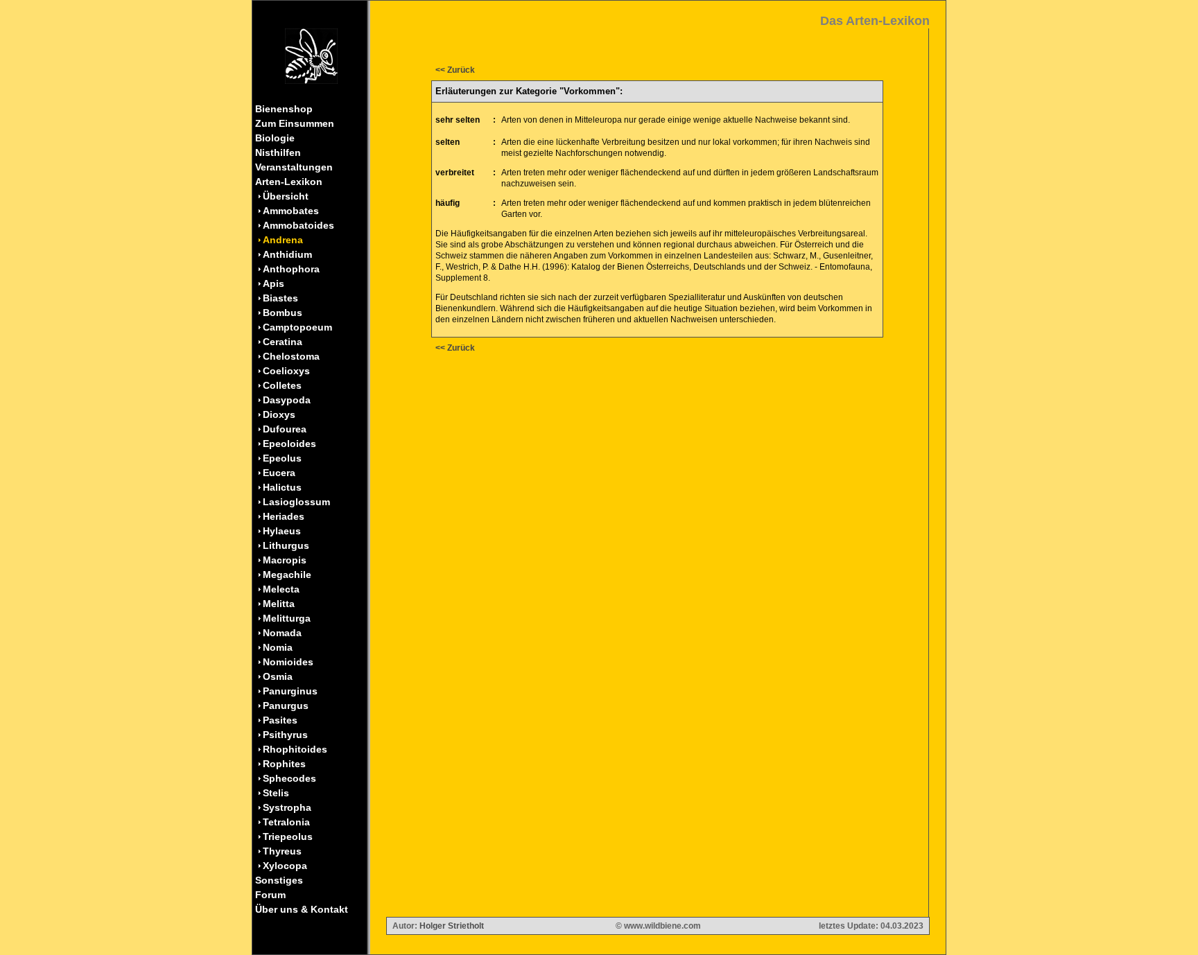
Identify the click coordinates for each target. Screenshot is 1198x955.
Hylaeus (282, 530)
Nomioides (288, 661)
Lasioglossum (296, 501)
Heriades (283, 516)
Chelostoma (291, 356)
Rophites (284, 763)
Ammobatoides (298, 225)
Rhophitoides (295, 749)
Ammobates (291, 210)
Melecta (281, 589)
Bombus (282, 312)
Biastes (280, 298)
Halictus (282, 487)
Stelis (276, 792)
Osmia (278, 676)
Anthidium (287, 254)
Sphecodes (289, 778)
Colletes (282, 385)
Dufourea (284, 429)
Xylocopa (285, 865)
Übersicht (286, 196)
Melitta (279, 603)
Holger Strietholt (451, 926)
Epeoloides (289, 443)
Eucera (279, 472)
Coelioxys (286, 370)
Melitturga (287, 618)
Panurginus (290, 690)
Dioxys (279, 414)
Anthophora (291, 268)
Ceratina (282, 341)
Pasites (280, 720)
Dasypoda (287, 399)
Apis (273, 283)
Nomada (282, 632)
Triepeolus (288, 836)
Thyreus (282, 851)
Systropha (287, 807)
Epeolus (282, 458)
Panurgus (286, 705)
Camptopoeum (297, 327)
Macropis (284, 560)
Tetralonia (286, 821)
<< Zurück (455, 70)
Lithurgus (286, 545)
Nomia (278, 647)
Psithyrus (285, 734)
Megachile (287, 574)
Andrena (283, 239)
